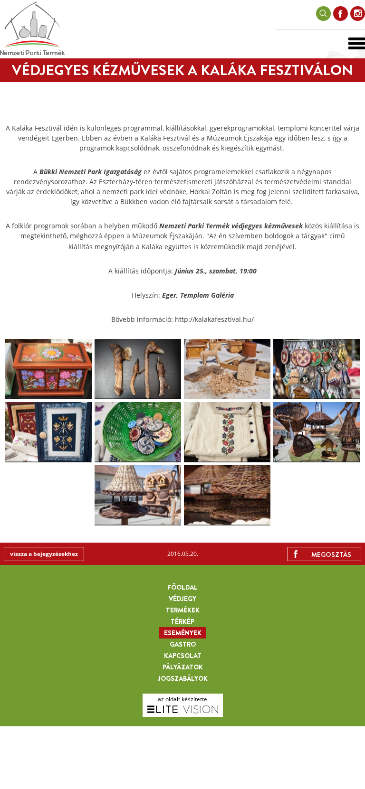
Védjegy (182, 598)
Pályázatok (183, 667)
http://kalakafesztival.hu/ (214, 319)
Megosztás (331, 554)
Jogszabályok (183, 678)
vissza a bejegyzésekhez (44, 554)
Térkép (182, 621)
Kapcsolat (183, 655)
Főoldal (182, 587)
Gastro (183, 644)
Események (183, 633)
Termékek (183, 610)
